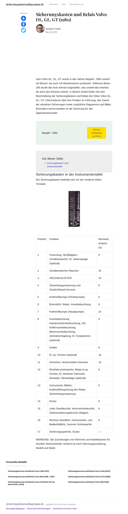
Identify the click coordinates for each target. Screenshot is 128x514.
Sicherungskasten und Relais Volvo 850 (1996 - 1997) (31, 476)
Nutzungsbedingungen (15, 509)
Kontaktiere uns (77, 4)
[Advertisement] (74, 55)
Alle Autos (54, 4)
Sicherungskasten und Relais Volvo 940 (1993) (88, 482)
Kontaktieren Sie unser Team (65, 509)
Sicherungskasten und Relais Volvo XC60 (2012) (89, 471)
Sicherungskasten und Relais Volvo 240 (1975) (28, 471)
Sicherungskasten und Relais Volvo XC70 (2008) (89, 476)
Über (64, 4)
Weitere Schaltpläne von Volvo (96, 132)
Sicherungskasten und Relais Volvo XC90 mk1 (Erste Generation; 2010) (31, 483)
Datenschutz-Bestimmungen (39, 509)
